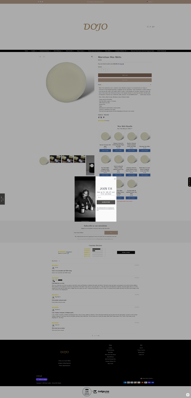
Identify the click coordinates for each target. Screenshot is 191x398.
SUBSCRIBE (106, 202)
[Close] (115, 179)
